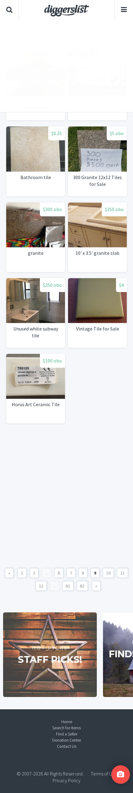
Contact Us (66, 746)
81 (68, 586)
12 (41, 586)
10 (108, 573)
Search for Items (66, 728)
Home (66, 721)
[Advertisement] (66, 66)
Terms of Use (104, 774)
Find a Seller (66, 734)
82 (82, 586)
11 (122, 573)
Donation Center (66, 740)
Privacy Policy (66, 780)
